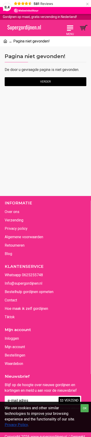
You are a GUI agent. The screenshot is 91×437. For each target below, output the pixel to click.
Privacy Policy (16, 425)
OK (85, 408)
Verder (45, 81)
